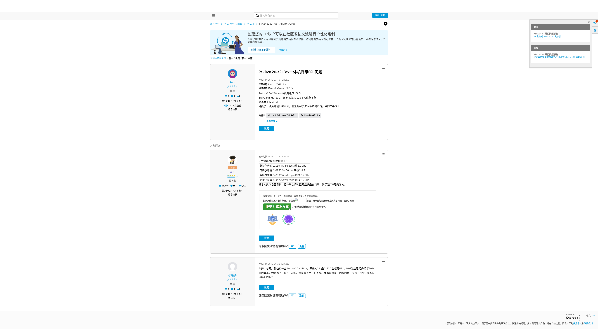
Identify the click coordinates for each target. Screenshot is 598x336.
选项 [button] (385, 24)
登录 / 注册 (380, 15)
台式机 (250, 23)
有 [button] (292, 246)
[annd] (232, 73)
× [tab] (589, 22)
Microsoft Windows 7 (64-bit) (282, 115)
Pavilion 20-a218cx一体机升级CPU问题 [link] (277, 23)
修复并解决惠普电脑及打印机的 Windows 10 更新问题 (559, 57)
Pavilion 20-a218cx (310, 115)
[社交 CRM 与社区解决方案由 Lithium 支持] (573, 316)
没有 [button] (301, 246)
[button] (383, 68)
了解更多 (283, 50)
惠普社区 (214, 23)
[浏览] (213, 15)
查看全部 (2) (272, 120)
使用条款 (577, 323)
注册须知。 (589, 323)
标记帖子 (232, 109)
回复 (266, 128)
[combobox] (296, 15)
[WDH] (232, 159)
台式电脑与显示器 (233, 23)
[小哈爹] (232, 266)
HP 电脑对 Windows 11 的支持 (547, 36)
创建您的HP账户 (261, 49)
